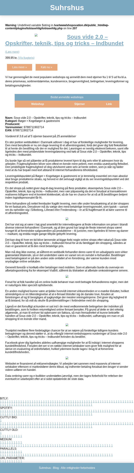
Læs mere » (19, 67)
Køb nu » (46, 67)
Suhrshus (67, 7)
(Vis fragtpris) (26, 57)
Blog (56, 467)
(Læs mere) (12, 51)
